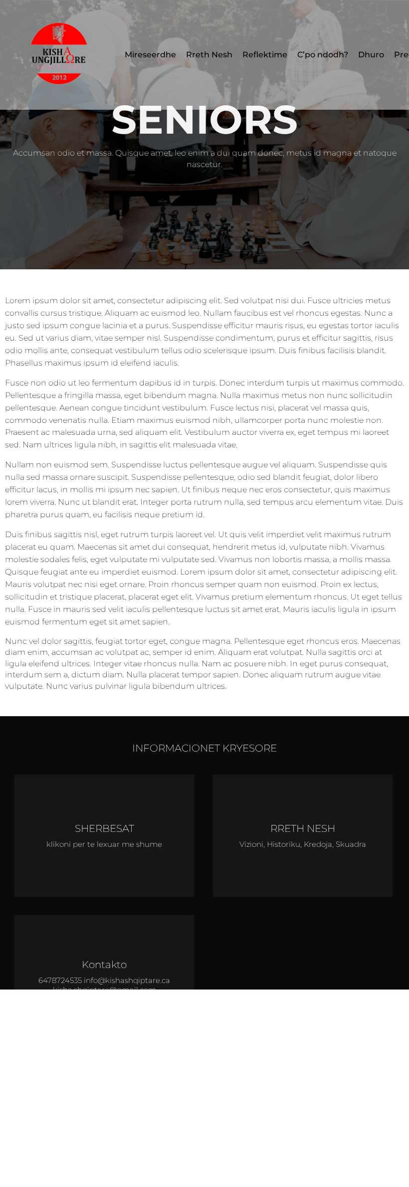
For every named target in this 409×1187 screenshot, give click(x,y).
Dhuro (371, 54)
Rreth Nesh (209, 54)
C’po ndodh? (322, 54)
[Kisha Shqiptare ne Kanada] (60, 55)
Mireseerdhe (150, 54)
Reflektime (264, 54)
